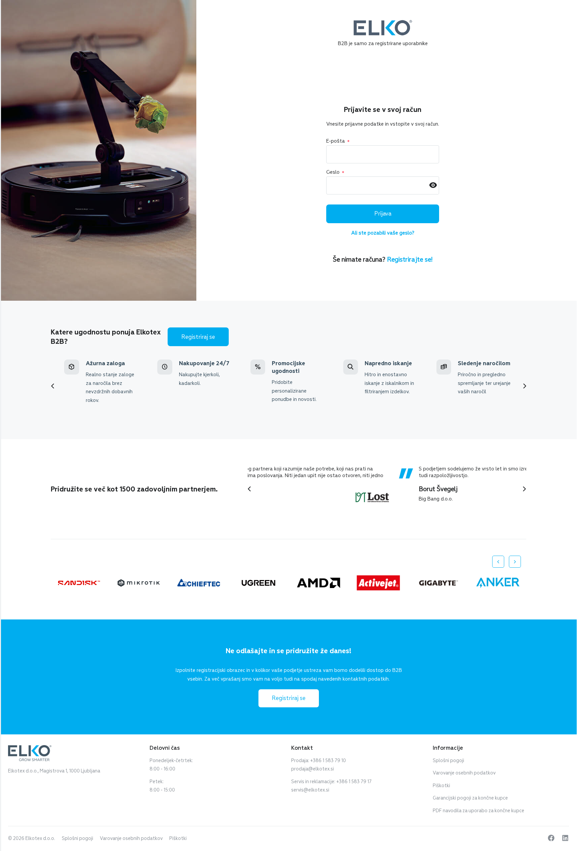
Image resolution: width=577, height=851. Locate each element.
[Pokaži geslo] (433, 185)
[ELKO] (383, 23)
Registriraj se (198, 337)
